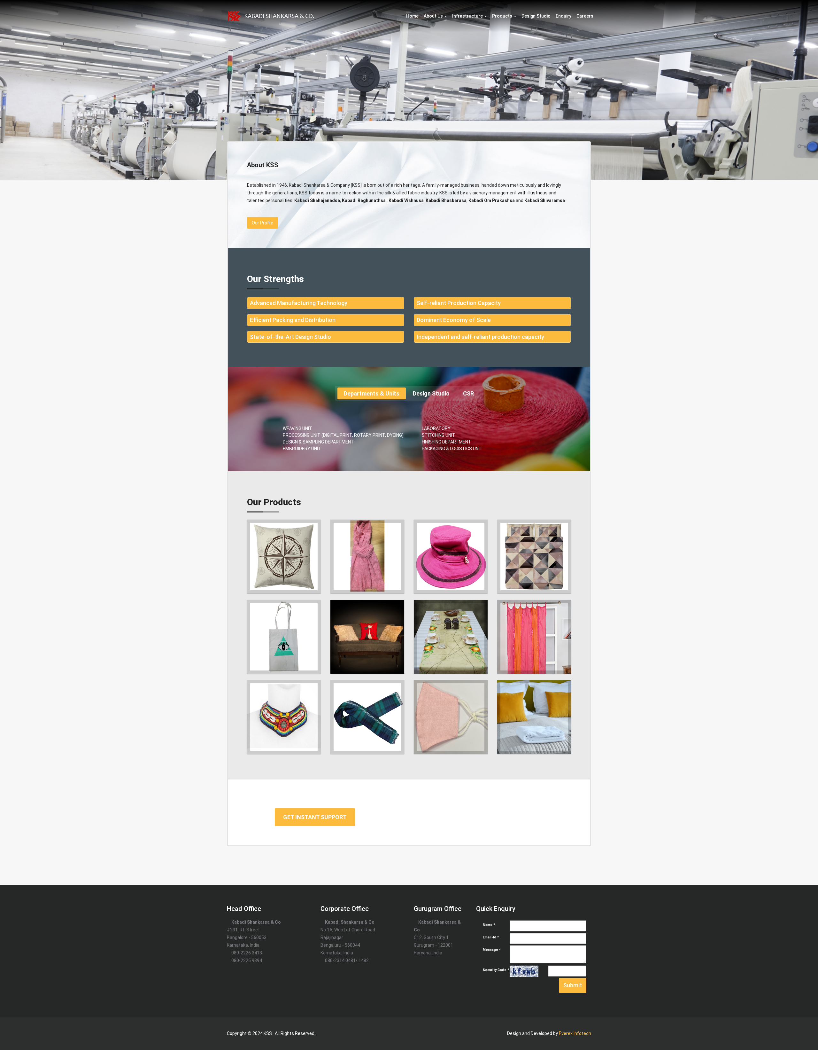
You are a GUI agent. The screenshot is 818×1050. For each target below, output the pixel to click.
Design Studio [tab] (431, 393)
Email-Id (491, 937)
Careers (584, 16)
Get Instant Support (315, 817)
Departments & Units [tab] (371, 393)
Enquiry (563, 16)
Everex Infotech (575, 1033)
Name (489, 925)
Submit (572, 985)
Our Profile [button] (262, 222)
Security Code (496, 970)
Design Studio (536, 16)
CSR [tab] (468, 393)
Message (492, 950)
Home (412, 16)
